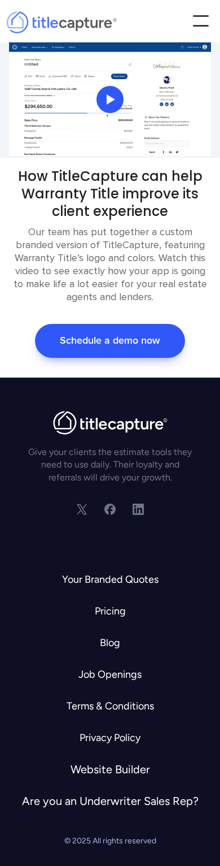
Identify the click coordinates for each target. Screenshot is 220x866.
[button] (200, 22)
